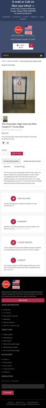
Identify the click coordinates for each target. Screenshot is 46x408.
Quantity (4, 150)
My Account (6, 17)
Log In (42, 17)
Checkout (34, 17)
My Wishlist (17, 17)
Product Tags (20, 166)
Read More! (23, 300)
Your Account (7, 365)
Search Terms (20, 402)
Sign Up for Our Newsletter (10, 381)
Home (3, 61)
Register (23, 19)
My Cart (25, 17)
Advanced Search (8, 369)
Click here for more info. (22, 229)
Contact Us (6, 372)
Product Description (11, 161)
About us (6, 359)
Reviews (7, 166)
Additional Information (32, 161)
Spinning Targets (12, 61)
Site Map (10, 402)
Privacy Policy (7, 362)
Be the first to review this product (12, 130)
